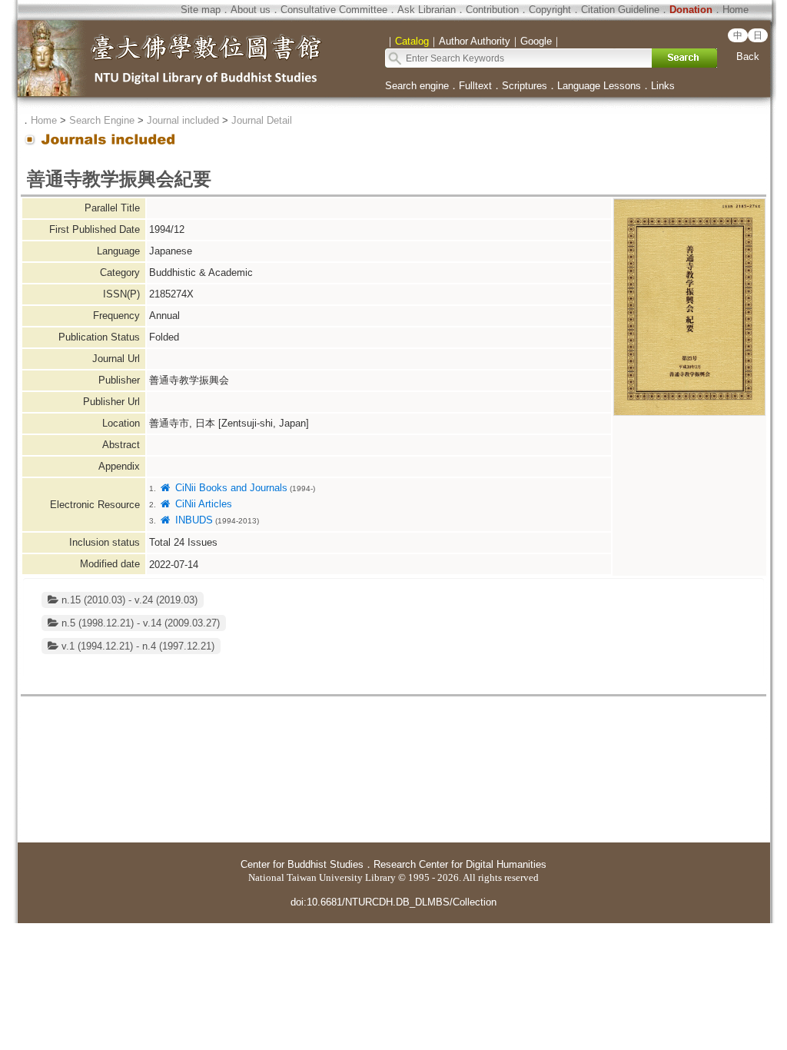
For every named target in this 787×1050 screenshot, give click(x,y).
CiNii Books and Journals (229, 487)
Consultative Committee (334, 9)
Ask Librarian (426, 9)
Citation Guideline (620, 9)
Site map (201, 9)
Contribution (492, 9)
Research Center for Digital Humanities (460, 864)
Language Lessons (599, 85)
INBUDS (192, 520)
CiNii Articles (201, 504)
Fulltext (475, 85)
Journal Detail (261, 120)
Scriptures (524, 85)
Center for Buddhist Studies (302, 864)
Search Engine (101, 120)
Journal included (183, 120)
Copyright (550, 9)
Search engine (417, 85)
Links (663, 85)
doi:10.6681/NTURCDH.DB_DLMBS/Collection (393, 902)
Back (747, 56)
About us (251, 9)
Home (735, 9)
